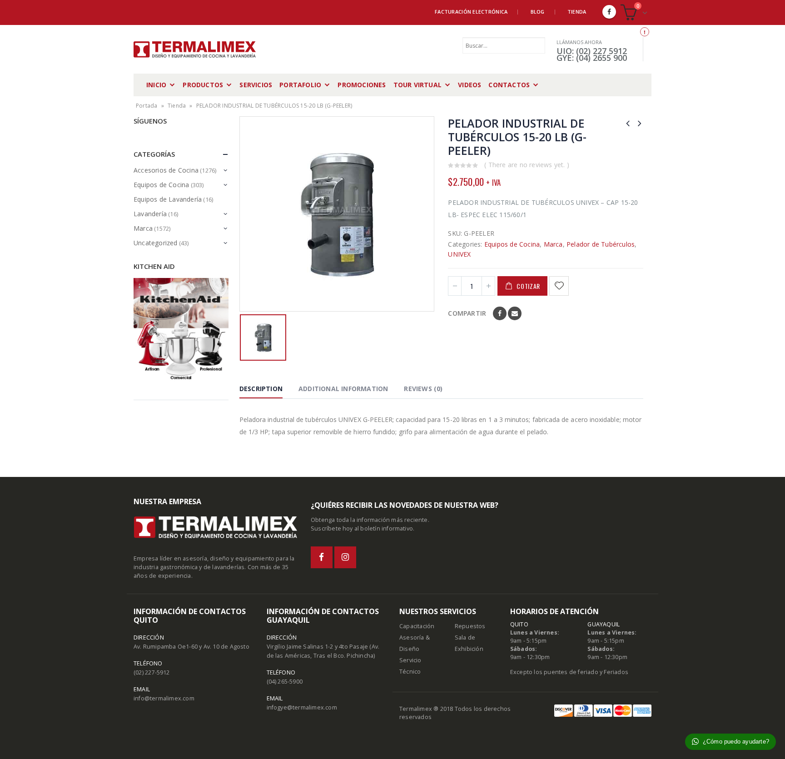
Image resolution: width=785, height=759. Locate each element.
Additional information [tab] (343, 388)
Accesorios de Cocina (166, 170)
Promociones (362, 84)
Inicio (156, 84)
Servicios (255, 84)
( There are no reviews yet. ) (526, 164)
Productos (203, 84)
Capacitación (416, 626)
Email (515, 313)
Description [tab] (261, 388)
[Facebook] (609, 12)
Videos (469, 84)
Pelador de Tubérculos (600, 244)
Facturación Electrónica (471, 11)
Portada (146, 105)
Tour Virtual (417, 84)
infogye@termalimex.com (302, 707)
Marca (553, 244)
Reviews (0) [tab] (423, 388)
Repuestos (470, 626)
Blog (538, 11)
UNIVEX (459, 254)
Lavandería (150, 213)
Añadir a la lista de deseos (560, 286)
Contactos (509, 84)
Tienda (576, 11)
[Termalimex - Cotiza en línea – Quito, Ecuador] (195, 49)
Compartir (467, 313)
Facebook (500, 313)
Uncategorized (156, 242)
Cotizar (528, 286)
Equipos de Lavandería (168, 199)
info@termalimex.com (164, 698)
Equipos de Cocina (512, 244)
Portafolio (300, 84)
